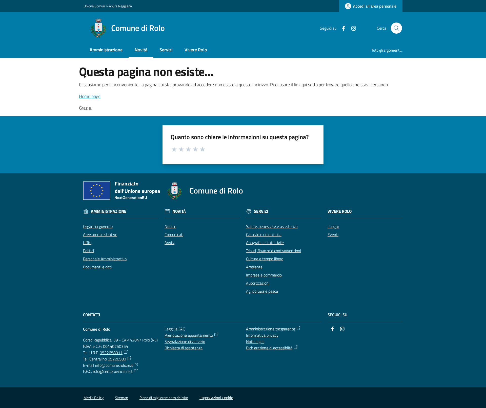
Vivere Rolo (340, 211)
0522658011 (111, 353)
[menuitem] (106, 50)
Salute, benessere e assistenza (272, 226)
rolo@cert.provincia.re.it (113, 371)
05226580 (117, 359)
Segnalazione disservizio (185, 341)
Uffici (87, 243)
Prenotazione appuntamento (189, 335)
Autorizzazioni (257, 283)
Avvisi (169, 243)
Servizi (261, 211)
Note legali (255, 341)
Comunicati (174, 234)
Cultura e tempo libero (264, 259)
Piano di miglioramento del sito (163, 398)
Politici (88, 251)
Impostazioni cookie (216, 398)
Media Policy (94, 398)
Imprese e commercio (264, 275)
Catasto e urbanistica (263, 234)
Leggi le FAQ (175, 329)
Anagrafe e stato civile (265, 243)
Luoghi (333, 226)
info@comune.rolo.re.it (114, 365)
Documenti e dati (97, 267)
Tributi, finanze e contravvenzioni (273, 251)
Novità (179, 211)
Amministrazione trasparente (270, 329)
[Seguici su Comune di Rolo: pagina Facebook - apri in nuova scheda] (341, 28)
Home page (89, 96)
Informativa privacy (262, 335)
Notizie (170, 226)
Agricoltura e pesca (262, 291)
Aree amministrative (100, 234)
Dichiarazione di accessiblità (269, 348)
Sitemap (121, 398)
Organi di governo (98, 226)
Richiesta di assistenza (183, 348)
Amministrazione (108, 211)
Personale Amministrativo (105, 259)
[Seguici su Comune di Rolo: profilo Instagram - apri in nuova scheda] (352, 28)
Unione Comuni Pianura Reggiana (108, 6)
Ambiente (254, 267)
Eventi (333, 234)
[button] (396, 28)
